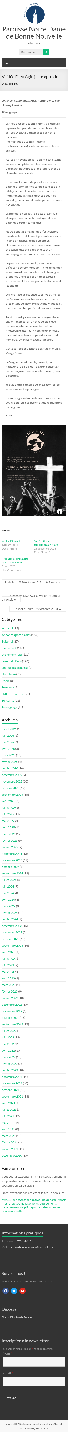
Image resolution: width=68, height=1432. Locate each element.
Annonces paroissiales (16, 635)
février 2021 (10, 1142)
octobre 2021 (10, 1090)
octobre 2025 (10, 788)
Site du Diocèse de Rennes (17, 1317)
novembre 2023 (12, 932)
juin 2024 (8, 886)
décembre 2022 (12, 1004)
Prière (6, 680)
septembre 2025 (12, 794)
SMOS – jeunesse (13, 694)
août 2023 (8, 952)
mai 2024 (8, 893)
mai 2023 (8, 971)
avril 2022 (8, 1050)
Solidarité (8, 700)
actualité (7, 628)
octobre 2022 (10, 1017)
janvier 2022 (10, 1070)
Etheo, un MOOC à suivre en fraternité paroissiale (31, 597)
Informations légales (29, 1428)
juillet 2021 (9, 1109)
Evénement (54, 582)
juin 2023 (8, 965)
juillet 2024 (9, 880)
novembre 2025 (12, 781)
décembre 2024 (12, 853)
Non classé (9, 674)
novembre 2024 (12, 860)
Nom (7, 1353)
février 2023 (10, 991)
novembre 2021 (12, 1083)
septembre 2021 (12, 1096)
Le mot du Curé (12, 661)
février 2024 (10, 912)
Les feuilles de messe (15, 667)
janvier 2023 (10, 998)
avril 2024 (8, 899)
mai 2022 (8, 1044)
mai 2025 (8, 820)
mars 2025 (8, 834)
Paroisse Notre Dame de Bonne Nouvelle (34, 32)
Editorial (7, 641)
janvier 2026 (10, 768)
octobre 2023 (10, 939)
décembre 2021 (12, 1076)
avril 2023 (8, 978)
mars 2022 (8, 1057)
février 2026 (10, 761)
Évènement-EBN (12, 654)
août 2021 (8, 1103)
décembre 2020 (12, 1155)
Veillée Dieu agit (11, 541)
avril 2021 (8, 1129)
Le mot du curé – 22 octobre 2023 (37, 608)
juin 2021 (8, 1116)
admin (11, 582)
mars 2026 (8, 755)
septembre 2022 (12, 1024)
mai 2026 (8, 742)
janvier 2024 (10, 919)
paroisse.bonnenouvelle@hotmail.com (31, 1247)
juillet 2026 (9, 729)
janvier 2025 (10, 847)
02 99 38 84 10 (24, 1240)
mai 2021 (8, 1122)
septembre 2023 (12, 945)
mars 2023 (8, 985)
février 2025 (10, 840)
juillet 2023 (9, 958)
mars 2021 (8, 1135)
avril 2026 (8, 748)
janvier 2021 (10, 1149)
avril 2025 (8, 827)
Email (8, 1373)
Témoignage (9, 707)
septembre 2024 (12, 873)
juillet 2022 (9, 1030)
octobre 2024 (10, 866)
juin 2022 (8, 1037)
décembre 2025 (12, 775)
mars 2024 (8, 906)
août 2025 (8, 801)
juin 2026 (8, 735)
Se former (8, 687)
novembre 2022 (12, 1011)
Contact (45, 1428)
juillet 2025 (9, 807)
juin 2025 (8, 814)
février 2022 (10, 1063)
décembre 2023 (12, 925)
